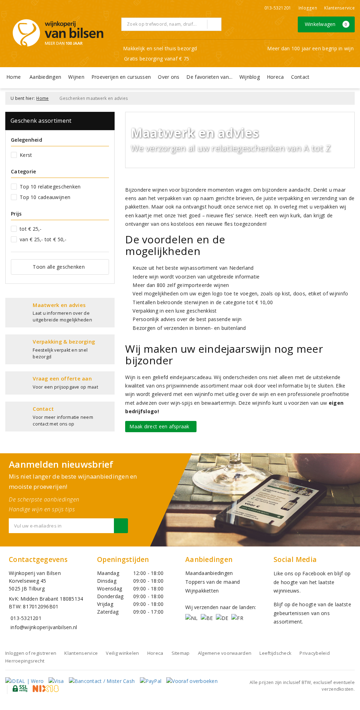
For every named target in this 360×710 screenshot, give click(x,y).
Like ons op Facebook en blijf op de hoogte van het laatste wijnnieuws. (312, 582)
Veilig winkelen (122, 653)
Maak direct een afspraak (160, 426)
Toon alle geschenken (58, 266)
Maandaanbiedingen (209, 573)
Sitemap (181, 653)
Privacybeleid (314, 653)
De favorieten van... (209, 76)
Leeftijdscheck (275, 653)
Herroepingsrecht (24, 661)
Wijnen (76, 76)
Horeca (275, 76)
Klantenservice (339, 8)
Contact (300, 76)
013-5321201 (277, 8)
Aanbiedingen (45, 76)
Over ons (168, 76)
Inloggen (307, 8)
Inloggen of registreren (30, 653)
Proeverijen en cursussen (121, 76)
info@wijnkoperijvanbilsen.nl (44, 627)
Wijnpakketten (202, 590)
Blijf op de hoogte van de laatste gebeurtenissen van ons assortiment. (312, 613)
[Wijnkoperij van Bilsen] (58, 32)
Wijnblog (249, 76)
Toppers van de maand (212, 581)
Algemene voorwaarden (224, 653)
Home (13, 76)
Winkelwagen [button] (326, 24)
